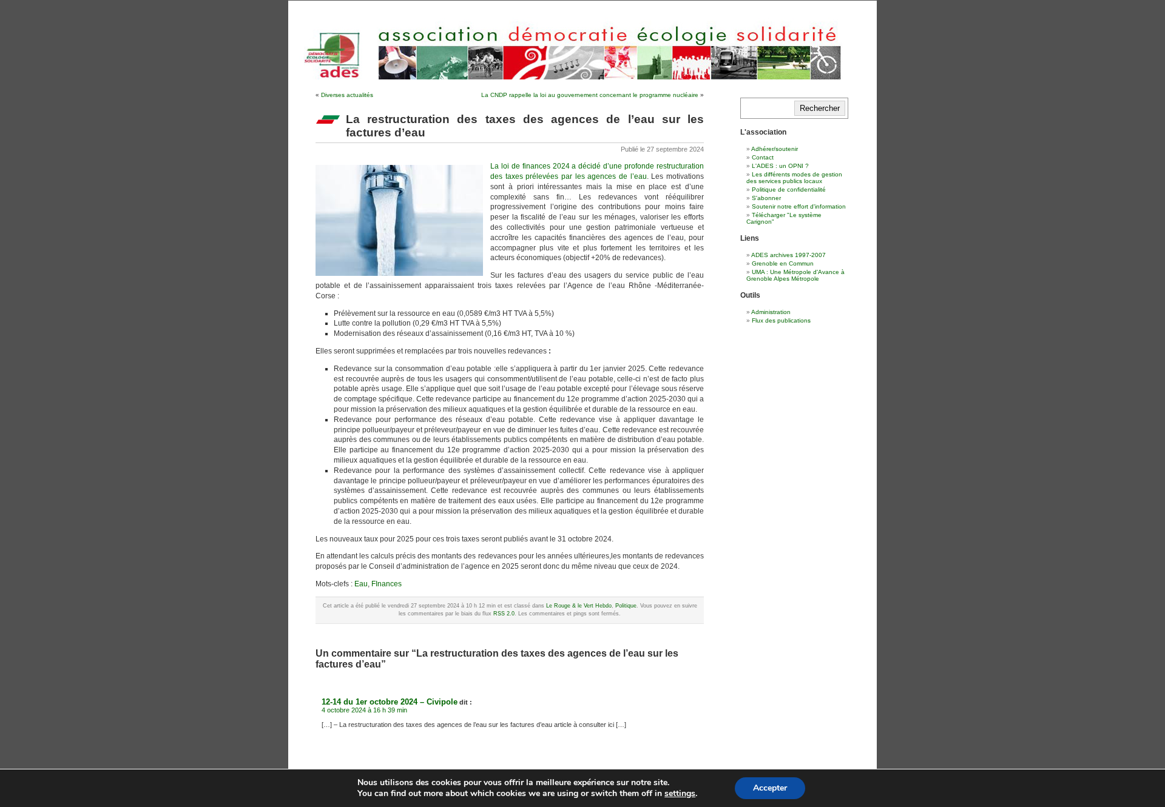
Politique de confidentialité (789, 189)
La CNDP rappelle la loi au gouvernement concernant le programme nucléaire (589, 95)
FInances (386, 584)
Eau (361, 584)
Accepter (770, 788)
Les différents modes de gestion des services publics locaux (794, 177)
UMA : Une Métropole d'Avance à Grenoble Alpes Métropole (795, 275)
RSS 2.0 (504, 614)
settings (679, 793)
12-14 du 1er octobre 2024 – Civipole (390, 701)
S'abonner (766, 198)
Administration (771, 312)
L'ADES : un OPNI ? (780, 165)
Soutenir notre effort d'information (799, 206)
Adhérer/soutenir (774, 149)
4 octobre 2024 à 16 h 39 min (364, 710)
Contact (763, 157)
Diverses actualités (347, 95)
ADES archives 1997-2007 (788, 255)
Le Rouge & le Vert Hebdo (579, 606)
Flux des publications (781, 320)
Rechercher (820, 108)
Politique (626, 606)
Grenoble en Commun (783, 263)
